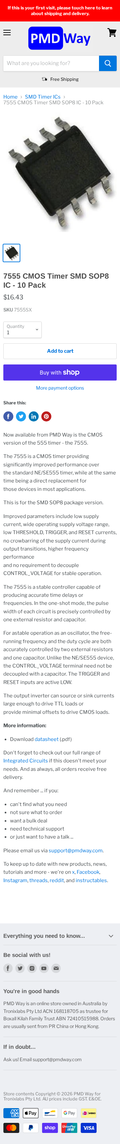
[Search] (108, 63)
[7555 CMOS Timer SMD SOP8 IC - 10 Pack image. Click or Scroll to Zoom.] (60, 175)
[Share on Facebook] (8, 416)
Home (10, 97)
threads (38, 880)
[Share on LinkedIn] (34, 416)
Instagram (15, 880)
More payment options (60, 388)
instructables (91, 880)
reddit (57, 880)
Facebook (88, 872)
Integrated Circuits (25, 761)
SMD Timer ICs (43, 97)
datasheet (47, 739)
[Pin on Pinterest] (46, 416)
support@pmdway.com (76, 851)
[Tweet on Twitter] (21, 416)
